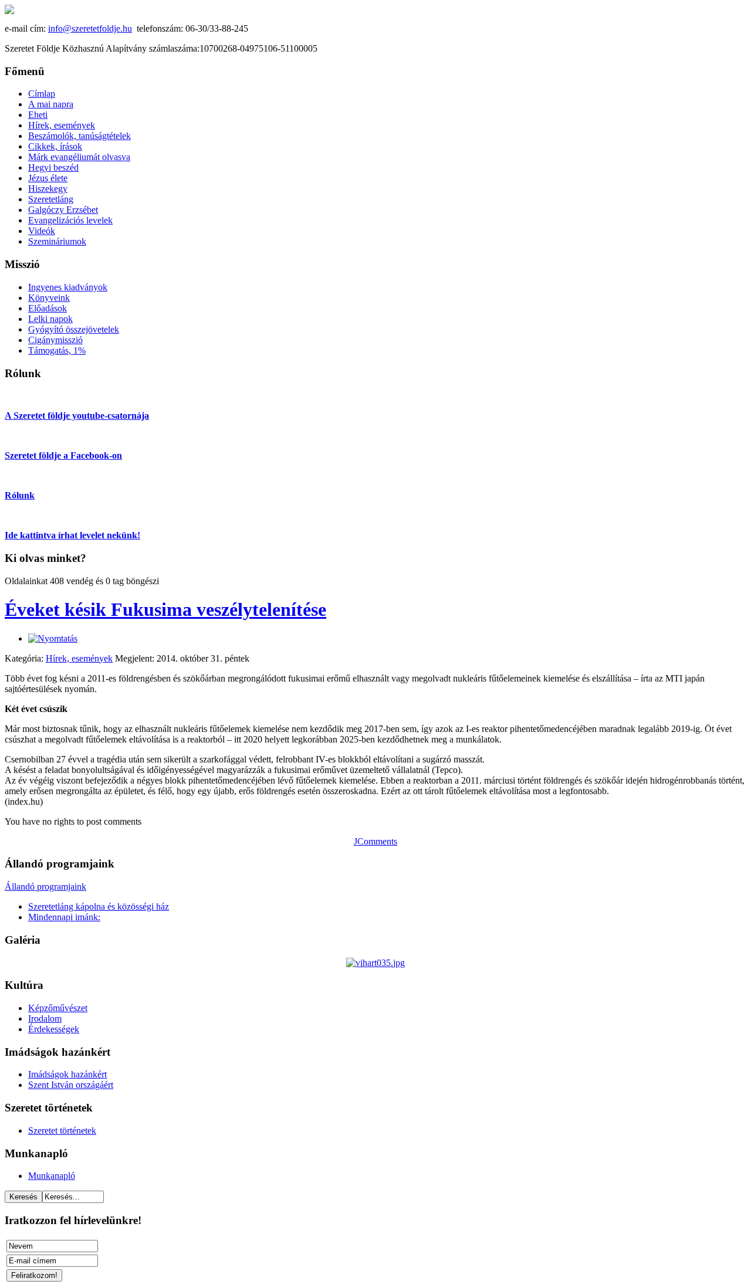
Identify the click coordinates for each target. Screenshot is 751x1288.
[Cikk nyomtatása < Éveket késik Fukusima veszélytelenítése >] (52, 638)
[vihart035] (375, 963)
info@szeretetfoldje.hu (90, 28)
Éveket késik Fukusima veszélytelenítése (165, 609)
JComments (375, 841)
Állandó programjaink (45, 887)
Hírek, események (79, 658)
